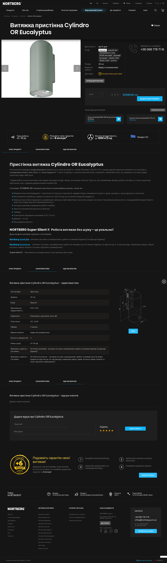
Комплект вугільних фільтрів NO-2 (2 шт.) (142, 118)
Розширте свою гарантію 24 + (62, 137)
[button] (4, 68)
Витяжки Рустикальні (45, 523)
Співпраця (138, 3)
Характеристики (42, 149)
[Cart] (163, 10)
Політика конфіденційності (77, 517)
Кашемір (117, 55)
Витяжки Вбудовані (44, 520)
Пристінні (23, 16)
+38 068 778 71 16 (152, 49)
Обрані (128, 3)
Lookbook (116, 3)
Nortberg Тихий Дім (19, 239)
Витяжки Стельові (44, 527)
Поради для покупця (94, 81)
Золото (114, 60)
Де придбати (115, 10)
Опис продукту (15, 149)
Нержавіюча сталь (107, 52)
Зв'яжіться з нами (145, 531)
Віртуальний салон (93, 10)
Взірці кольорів (43, 548)
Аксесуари (41, 545)
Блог (9, 533)
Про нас (25, 10)
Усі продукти (15, 16)
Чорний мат (113, 50)
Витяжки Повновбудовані (46, 536)
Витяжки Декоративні (45, 533)
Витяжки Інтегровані (44, 542)
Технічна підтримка (69, 10)
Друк (133, 331)
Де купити (105, 523)
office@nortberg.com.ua (145, 520)
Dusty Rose (114, 58)
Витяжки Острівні (43, 514)
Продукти (10, 10)
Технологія (11, 527)
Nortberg (7, 16)
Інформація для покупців (77, 514)
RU (97, 3)
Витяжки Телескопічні (45, 539)
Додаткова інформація (145, 560)
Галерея (132, 10)
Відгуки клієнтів (69, 149)
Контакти (149, 3)
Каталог (105, 3)
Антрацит (103, 58)
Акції (145, 10)
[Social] (155, 3)
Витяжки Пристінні (44, 517)
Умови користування (75, 520)
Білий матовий (105, 55)
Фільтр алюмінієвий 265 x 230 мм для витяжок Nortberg (102, 118)
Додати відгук (135, 429)
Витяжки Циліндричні (45, 530)
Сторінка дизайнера (45, 10)
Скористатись (148, 475)
